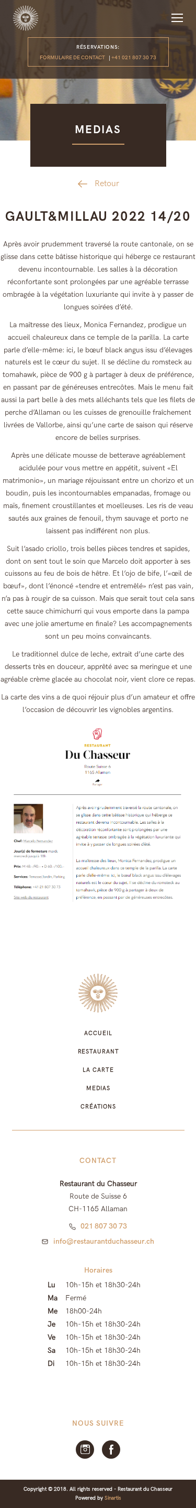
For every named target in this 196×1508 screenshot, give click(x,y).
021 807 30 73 (103, 1226)
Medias (98, 1088)
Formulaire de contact (72, 58)
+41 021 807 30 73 (133, 58)
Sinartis (113, 1498)
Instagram (85, 1449)
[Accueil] (26, 18)
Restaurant (98, 1051)
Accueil (98, 1033)
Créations (98, 1106)
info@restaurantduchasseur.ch (103, 1241)
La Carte (98, 1070)
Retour (107, 184)
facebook (111, 1449)
